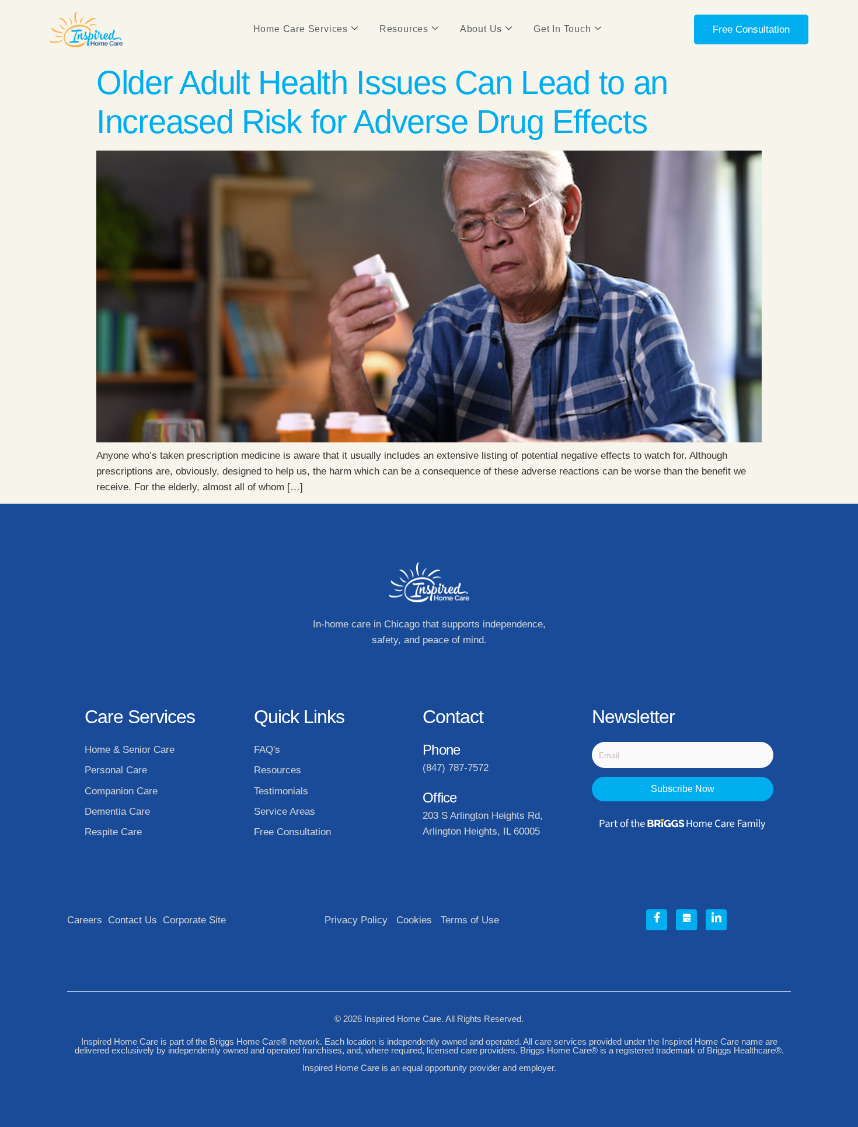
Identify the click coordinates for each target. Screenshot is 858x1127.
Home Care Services (300, 29)
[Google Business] (686, 919)
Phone (441, 750)
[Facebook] (656, 919)
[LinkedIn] (716, 919)
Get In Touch (562, 29)
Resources (403, 29)
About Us (481, 29)
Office (439, 797)
